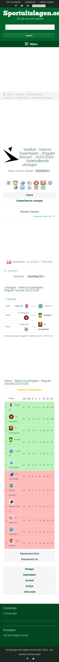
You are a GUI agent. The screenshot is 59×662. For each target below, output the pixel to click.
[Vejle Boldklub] (36, 187)
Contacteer (11, 613)
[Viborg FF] (43, 187)
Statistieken (29, 574)
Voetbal (19, 94)
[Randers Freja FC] (16, 187)
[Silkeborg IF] (22, 187)
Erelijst (29, 586)
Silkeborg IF (13, 534)
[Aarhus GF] (9, 183)
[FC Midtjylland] (36, 183)
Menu (33, 44)
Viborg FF (48, 306)
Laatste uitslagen (46, 2)
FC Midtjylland (23, 313)
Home (9, 94)
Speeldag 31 (12, 270)
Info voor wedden (13, 2)
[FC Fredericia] (29, 183)
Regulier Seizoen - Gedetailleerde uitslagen (35, 97)
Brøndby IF (48, 315)
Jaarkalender (30, 2)
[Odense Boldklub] (50, 183)
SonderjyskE (24, 324)
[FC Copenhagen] (22, 183)
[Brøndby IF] (16, 183)
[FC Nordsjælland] (43, 183)
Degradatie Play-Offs (42, 216)
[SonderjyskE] (29, 187)
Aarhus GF (19, 306)
